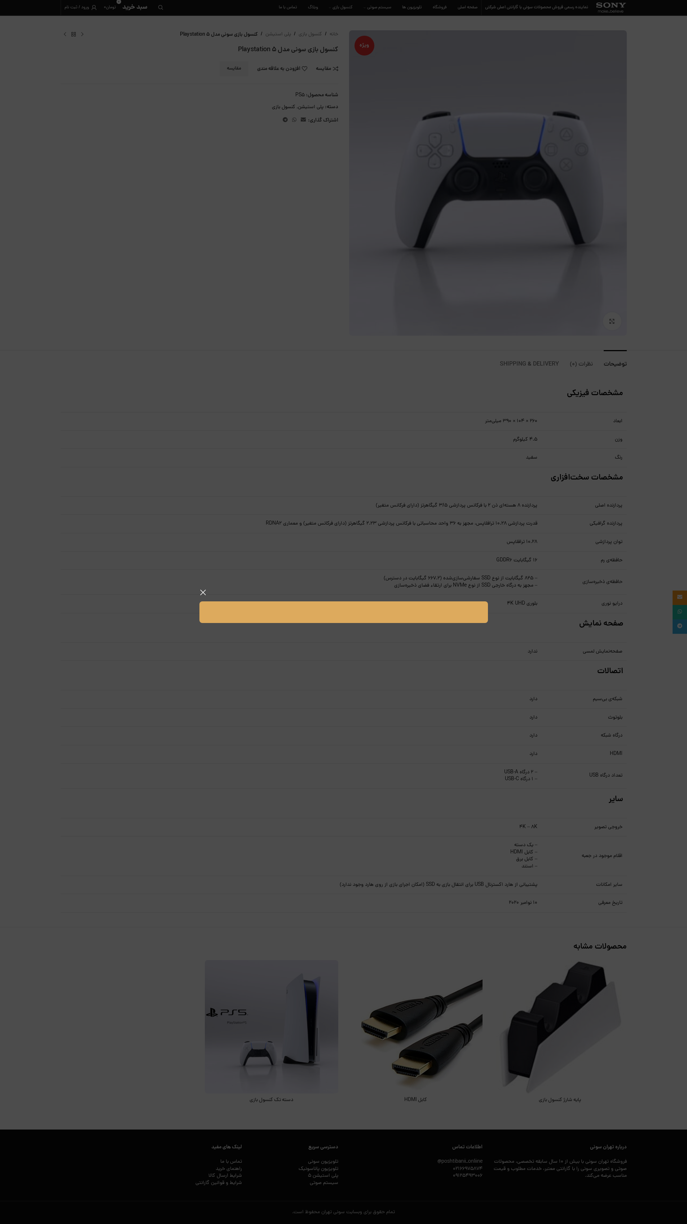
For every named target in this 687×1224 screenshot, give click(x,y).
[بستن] (203, 592)
